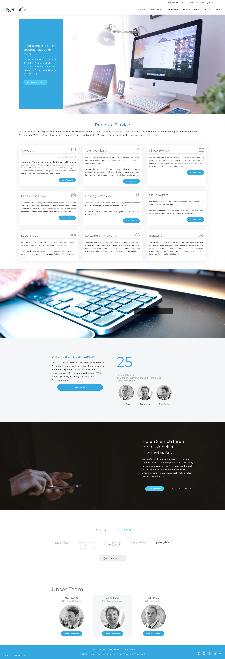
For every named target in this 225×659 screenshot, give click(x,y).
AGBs (207, 9)
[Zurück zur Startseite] (16, 10)
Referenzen (172, 9)
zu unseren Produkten (35, 82)
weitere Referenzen (114, 558)
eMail (191, 2)
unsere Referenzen (80, 387)
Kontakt (201, 2)
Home (141, 9)
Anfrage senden (154, 489)
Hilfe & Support (191, 9)
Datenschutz (114, 649)
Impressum (130, 649)
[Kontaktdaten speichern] (199, 653)
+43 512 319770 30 (183, 489)
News (217, 9)
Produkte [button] (154, 9)
